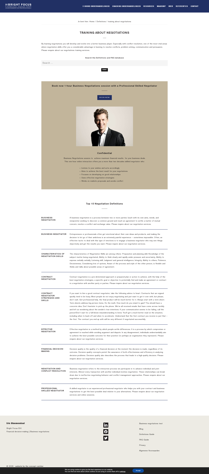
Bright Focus (18, 6)
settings (122, 472)
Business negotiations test (151, 424)
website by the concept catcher (29, 466)
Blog (141, 429)
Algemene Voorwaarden (149, 451)
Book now (104, 97)
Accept (138, 471)
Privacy (142, 445)
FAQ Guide (144, 440)
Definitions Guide (146, 434)
